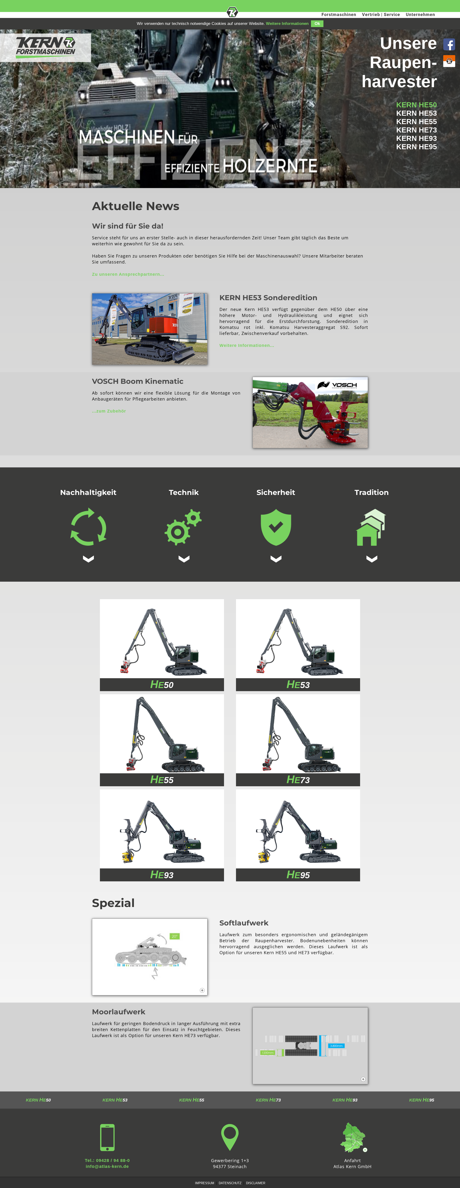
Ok (317, 23)
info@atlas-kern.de (107, 1166)
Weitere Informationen (287, 23)
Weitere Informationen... (246, 345)
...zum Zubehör (109, 411)
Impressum (204, 1183)
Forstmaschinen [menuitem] (339, 14)
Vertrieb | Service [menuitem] (381, 14)
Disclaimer (255, 1183)
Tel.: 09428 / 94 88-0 (107, 1160)
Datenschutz (230, 1183)
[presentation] (338, 15)
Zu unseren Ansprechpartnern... (128, 274)
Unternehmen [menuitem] (420, 14)
